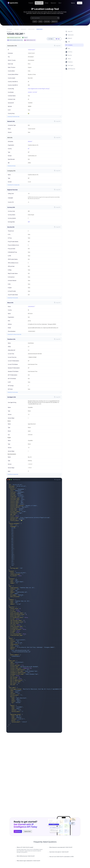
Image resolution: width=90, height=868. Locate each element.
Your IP (34, 21)
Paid (58, 38)
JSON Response (71, 68)
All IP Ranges (9, 29)
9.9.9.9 (40, 21)
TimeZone (70, 62)
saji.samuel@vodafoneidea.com (20, 650)
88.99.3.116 (54, 21)
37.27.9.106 (47, 21)
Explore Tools (27, 831)
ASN (69, 41)
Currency (70, 52)
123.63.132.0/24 (31, 29)
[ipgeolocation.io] (13, 3)
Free (51, 38)
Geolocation (71, 35)
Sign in (79, 3)
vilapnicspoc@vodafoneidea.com (21, 651)
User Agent (70, 65)
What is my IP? (39, 3)
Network (70, 38)
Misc (69, 48)
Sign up (73, 3)
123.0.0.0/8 (16, 29)
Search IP (70, 31)
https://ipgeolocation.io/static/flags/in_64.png (34, 517)
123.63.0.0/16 (23, 29)
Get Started (18, 831)
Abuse (69, 58)
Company (70, 45)
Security (70, 55)
